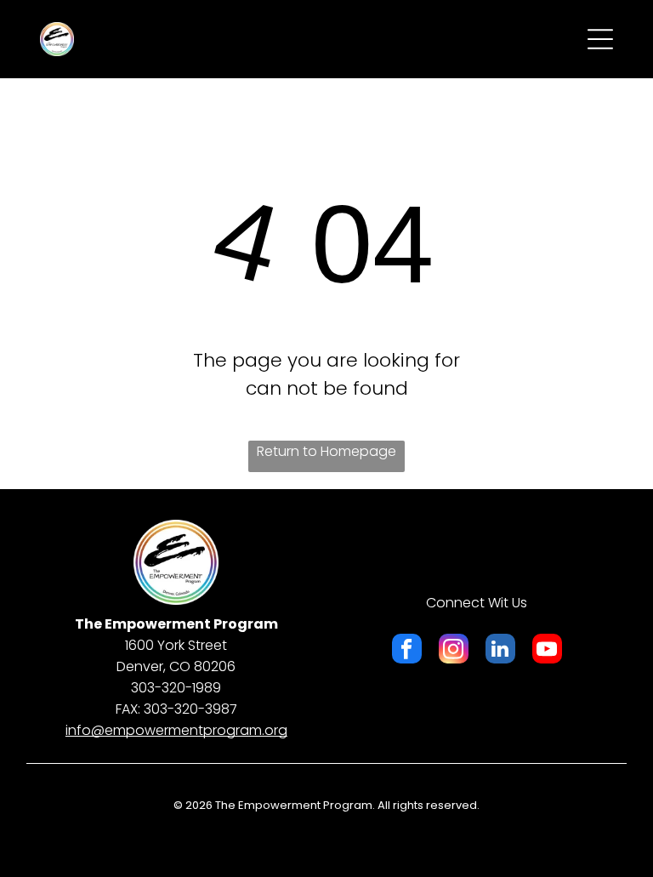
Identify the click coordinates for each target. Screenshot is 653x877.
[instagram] (453, 651)
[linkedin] (500, 651)
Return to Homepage (326, 451)
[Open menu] (600, 39)
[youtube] (547, 651)
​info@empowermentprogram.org (176, 730)
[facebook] (407, 651)
